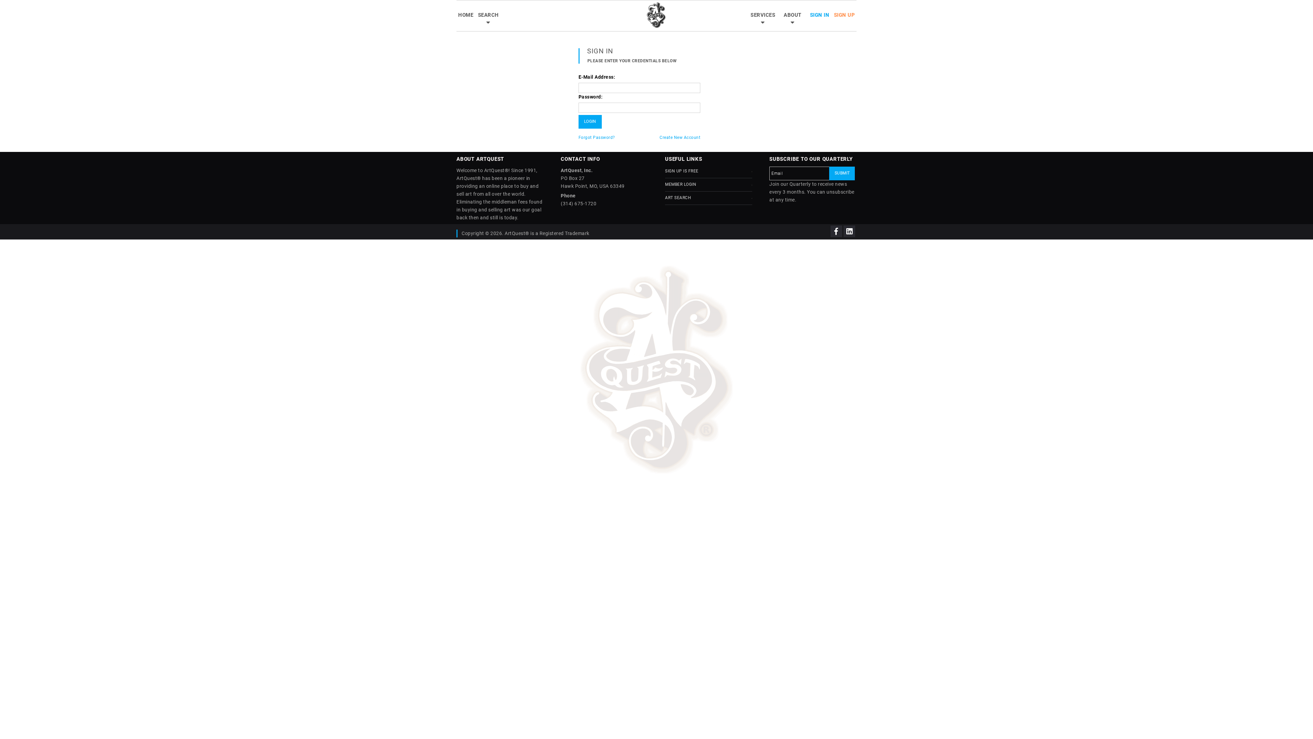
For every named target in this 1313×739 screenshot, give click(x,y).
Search (488, 15)
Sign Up (844, 15)
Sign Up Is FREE (682, 171)
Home (465, 15)
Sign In (820, 15)
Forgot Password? (597, 137)
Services (763, 15)
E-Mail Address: (597, 77)
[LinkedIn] (849, 231)
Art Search (678, 197)
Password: (591, 97)
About (792, 15)
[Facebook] (836, 231)
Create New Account (680, 137)
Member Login (680, 184)
